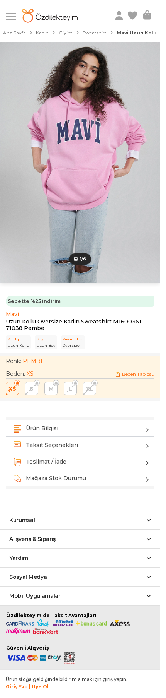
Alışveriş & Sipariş (32, 538)
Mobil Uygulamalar (35, 595)
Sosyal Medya (28, 576)
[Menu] (14, 15)
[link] (133, 16)
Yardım (18, 557)
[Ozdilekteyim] (50, 16)
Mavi (12, 314)
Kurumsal (22, 520)
